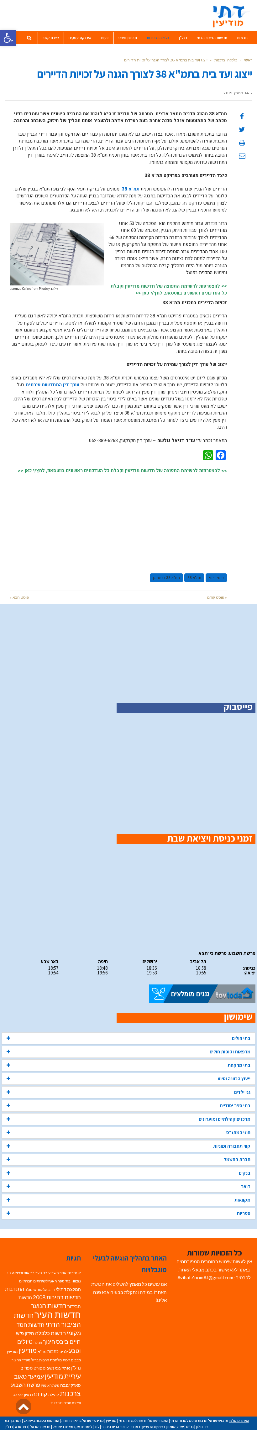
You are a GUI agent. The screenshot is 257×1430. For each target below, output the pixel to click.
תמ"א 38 (130, 188)
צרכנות (70, 1393)
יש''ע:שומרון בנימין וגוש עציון (163, 1426)
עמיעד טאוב (29, 1376)
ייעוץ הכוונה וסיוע (234, 1078)
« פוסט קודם (217, 597)
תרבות (56, 1402)
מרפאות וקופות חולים (230, 1051)
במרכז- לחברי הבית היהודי (121, 1426)
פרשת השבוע (25, 1384)
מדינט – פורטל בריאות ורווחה (82, 1420)
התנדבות (14, 1289)
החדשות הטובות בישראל (41, 1420)
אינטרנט (74, 1273)
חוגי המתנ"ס (238, 1132)
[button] (8, 38)
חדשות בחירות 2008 (57, 1297)
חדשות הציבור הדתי (47, 1319)
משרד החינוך (21, 1360)
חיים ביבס (68, 1341)
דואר (245, 1186)
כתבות (53, 1351)
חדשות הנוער (48, 1306)
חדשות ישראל (40, 1426)
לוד (96, 1426)
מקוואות (242, 1200)
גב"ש (190, 1426)
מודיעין (27, 1350)
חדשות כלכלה (50, 1333)
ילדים (64, 1351)
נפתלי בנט (62, 1368)
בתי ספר (64, 1281)
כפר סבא (21, 1426)
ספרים (26, 1367)
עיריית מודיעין (63, 1376)
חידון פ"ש (25, 1333)
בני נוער (41, 1273)
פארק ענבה (70, 1385)
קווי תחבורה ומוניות (231, 1146)
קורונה (39, 1394)
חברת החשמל (237, 1159)
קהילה (53, 1394)
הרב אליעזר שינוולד (40, 1289)
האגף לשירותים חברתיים (38, 1281)
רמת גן (16, 1420)
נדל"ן (76, 1367)
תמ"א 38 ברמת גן (166, 578)
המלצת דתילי (68, 1289)
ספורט (39, 1367)
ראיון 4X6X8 (22, 1395)
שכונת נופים (72, 1403)
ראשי (248, 60)
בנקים (244, 1173)
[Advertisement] (118, 521)
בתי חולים (241, 1038)
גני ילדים (242, 1092)
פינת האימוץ (50, 1385)
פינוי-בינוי (216, 578)
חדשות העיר (57, 1314)
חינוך (49, 1342)
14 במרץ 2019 (236, 93)
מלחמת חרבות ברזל (46, 1360)
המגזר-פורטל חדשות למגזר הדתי (143, 1420)
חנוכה (38, 1342)
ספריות (243, 1213)
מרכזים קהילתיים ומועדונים (224, 1119)
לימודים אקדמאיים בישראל (72, 1426)
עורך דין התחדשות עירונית (52, 384)
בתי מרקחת (239, 1065)
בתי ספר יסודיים (235, 1105)
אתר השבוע (57, 1273)
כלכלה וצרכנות (225, 60)
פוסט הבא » (19, 597)
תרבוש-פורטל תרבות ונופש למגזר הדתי (199, 1420)
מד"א (42, 1351)
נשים (50, 1368)
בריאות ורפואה (23, 1273)
